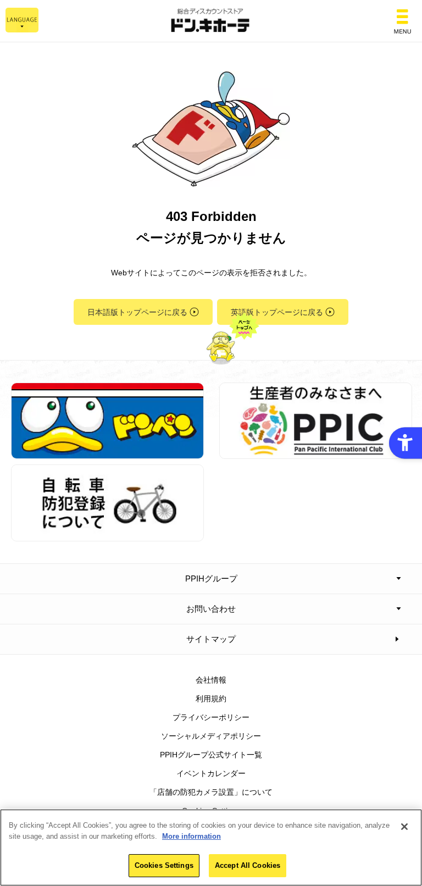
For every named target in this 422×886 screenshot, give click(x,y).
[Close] (404, 827)
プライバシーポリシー (211, 717)
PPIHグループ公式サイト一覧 (211, 754)
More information (191, 836)
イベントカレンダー (211, 773)
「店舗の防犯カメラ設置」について (211, 792)
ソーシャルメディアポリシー (211, 736)
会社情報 (211, 679)
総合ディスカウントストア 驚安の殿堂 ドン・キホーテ (211, 21)
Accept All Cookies (247, 865)
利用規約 (211, 698)
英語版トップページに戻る (277, 312)
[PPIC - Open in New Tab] (315, 452)
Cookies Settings (164, 865)
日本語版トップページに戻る (137, 312)
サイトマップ (211, 639)
